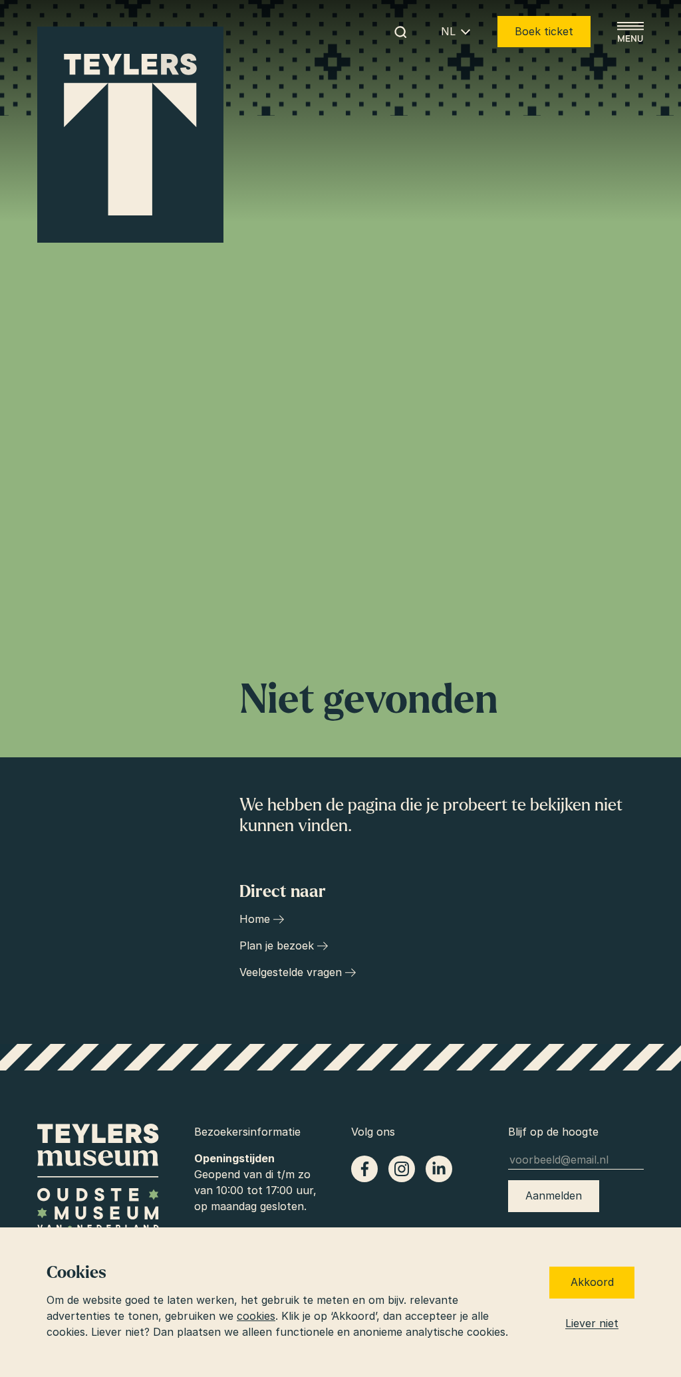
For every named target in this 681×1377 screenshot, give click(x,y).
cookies (256, 1315)
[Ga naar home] (130, 135)
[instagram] (401, 1169)
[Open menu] (630, 32)
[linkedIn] (439, 1169)
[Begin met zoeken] (400, 32)
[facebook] (364, 1169)
